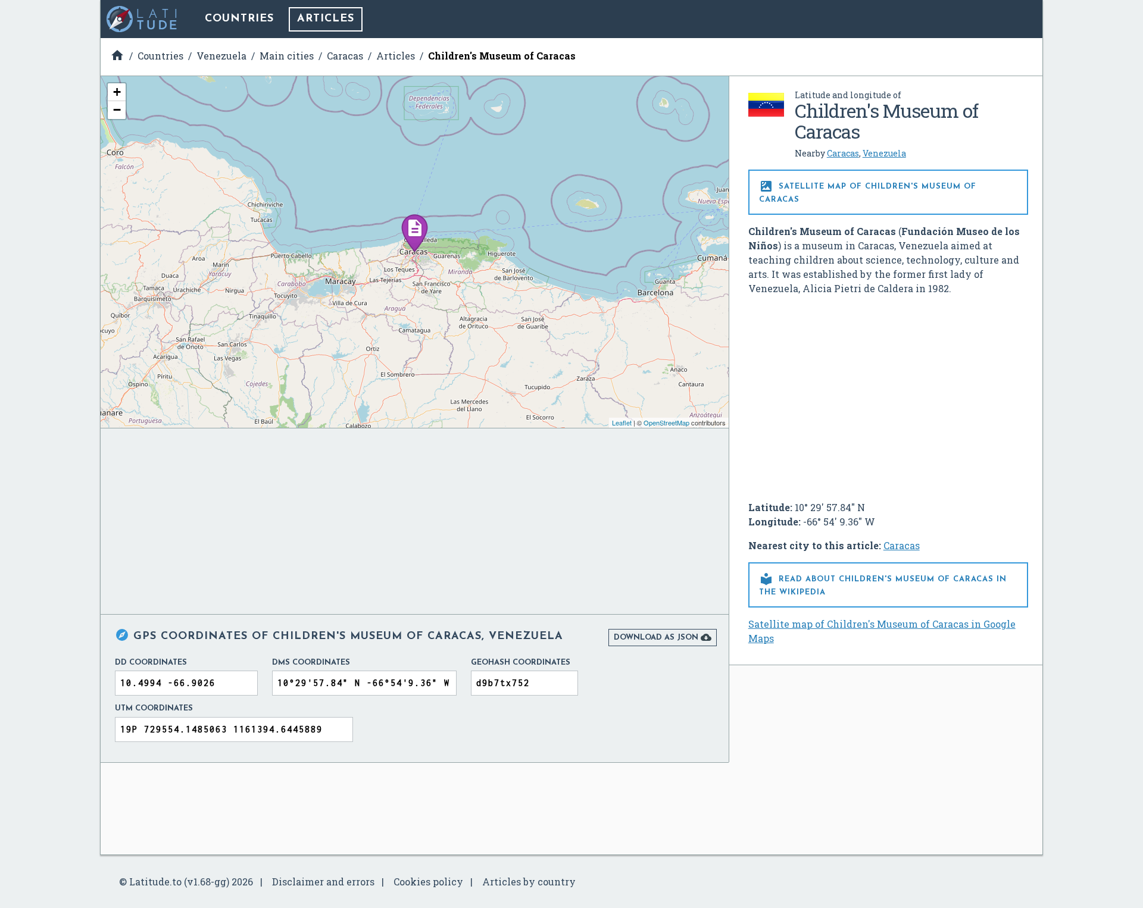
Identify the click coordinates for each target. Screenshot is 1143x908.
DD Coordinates (151, 662)
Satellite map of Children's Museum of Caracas (867, 191)
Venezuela (884, 153)
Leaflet (622, 422)
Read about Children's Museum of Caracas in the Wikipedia (883, 584)
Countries (239, 19)
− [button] (117, 109)
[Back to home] (142, 19)
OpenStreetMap (666, 422)
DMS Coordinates (311, 662)
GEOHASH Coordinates (520, 662)
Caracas (843, 153)
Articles (325, 19)
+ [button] (117, 91)
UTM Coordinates (154, 708)
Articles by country (529, 881)
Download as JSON (662, 637)
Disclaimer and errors (323, 881)
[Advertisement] (888, 393)
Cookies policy (428, 881)
